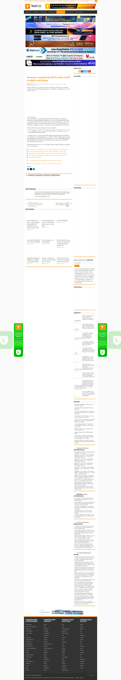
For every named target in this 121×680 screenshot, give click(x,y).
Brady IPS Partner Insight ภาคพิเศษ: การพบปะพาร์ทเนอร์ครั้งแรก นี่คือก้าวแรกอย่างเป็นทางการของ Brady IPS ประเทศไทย (84, 537)
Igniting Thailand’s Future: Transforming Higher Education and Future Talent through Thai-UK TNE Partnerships (84, 484)
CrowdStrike (46, 633)
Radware (45, 652)
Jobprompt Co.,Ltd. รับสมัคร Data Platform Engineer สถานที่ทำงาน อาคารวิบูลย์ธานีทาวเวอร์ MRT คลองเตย (83, 464)
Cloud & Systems (60, 12)
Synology (64, 667)
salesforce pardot (55, 175)
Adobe (81, 624)
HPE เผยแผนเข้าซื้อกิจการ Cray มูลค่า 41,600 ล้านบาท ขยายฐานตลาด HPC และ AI (35, 204)
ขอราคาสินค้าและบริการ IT (51, 1)
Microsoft (82, 646)
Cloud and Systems (44, 84)
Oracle (63, 654)
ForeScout (46, 637)
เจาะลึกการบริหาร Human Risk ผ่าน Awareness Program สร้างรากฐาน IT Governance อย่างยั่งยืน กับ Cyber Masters (83, 318)
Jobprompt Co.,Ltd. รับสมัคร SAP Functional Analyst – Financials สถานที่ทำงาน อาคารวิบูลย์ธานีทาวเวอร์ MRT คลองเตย (84, 472)
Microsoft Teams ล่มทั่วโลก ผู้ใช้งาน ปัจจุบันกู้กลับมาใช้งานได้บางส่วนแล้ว (63, 259)
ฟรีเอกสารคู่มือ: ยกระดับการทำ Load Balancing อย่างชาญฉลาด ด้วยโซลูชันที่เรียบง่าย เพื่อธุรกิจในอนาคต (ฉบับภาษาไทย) (84, 503)
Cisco (27, 635)
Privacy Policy (90, 281)
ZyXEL (27, 667)
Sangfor (45, 657)
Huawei (27, 650)
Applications (30, 84)
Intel (63, 644)
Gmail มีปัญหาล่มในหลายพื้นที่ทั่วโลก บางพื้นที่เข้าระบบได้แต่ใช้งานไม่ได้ (33, 259)
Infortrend (64, 641)
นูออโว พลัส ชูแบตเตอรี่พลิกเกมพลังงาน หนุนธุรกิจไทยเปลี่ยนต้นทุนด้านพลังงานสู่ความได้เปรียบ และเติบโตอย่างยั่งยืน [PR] (84, 541)
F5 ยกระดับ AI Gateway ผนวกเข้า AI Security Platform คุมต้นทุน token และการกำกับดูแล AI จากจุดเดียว (84, 412)
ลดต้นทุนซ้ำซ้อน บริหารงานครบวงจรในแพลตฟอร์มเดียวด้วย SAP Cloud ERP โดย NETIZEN (83, 512)
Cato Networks (29, 633)
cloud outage (39, 175)
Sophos (45, 661)
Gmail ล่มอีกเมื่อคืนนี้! (62, 220)
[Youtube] (87, 1)
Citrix (81, 633)
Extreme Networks (29, 639)
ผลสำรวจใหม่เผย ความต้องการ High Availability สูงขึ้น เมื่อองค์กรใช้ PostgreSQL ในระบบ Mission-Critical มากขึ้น (33, 224)
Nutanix (63, 650)
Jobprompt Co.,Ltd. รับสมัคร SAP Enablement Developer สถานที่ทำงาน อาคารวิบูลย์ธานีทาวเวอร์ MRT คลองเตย (84, 456)
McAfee (45, 650)
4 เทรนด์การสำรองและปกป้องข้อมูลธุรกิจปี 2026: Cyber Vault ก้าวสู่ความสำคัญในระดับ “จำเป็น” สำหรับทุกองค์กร (84, 350)
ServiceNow (82, 659)
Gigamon (46, 641)
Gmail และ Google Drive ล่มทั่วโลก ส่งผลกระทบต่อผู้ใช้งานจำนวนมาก (48, 259)
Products (56, 84)
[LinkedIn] (86, 1)
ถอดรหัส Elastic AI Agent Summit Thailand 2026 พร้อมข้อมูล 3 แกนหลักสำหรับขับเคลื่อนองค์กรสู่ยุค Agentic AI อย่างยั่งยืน (84, 327)
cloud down (31, 175)
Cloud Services (51, 84)
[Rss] (82, 1)
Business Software (36, 84)
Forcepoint (46, 635)
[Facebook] (83, 1)
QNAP (63, 659)
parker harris (47, 175)
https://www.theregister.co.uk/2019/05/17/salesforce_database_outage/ (45, 163)
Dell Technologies (65, 628)
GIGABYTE (64, 631)
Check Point (46, 628)
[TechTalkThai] (35, 6)
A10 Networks (29, 624)
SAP (81, 654)
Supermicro (64, 665)
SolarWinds (28, 663)
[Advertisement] (84, 247)
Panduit (27, 659)
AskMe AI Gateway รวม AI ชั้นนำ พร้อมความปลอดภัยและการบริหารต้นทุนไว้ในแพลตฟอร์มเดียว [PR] (84, 441)
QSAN (63, 661)
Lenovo (63, 646)
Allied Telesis (28, 628)
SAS (81, 657)
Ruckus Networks (29, 661)
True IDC (82, 663)
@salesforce (41, 149)
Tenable (45, 665)
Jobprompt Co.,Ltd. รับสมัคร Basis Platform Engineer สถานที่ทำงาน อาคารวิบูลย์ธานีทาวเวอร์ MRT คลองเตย (83, 460)
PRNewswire (72, 1)
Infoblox (27, 652)
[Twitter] (84, 1)
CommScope (28, 637)
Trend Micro (46, 667)
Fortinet (27, 670)
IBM (63, 639)
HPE (63, 635)
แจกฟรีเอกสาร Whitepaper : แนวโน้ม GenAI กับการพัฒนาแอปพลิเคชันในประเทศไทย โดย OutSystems (84, 507)
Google (81, 637)
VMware (81, 665)
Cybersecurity (43, 12)
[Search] (96, 1)
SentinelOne (46, 659)
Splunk (45, 663)
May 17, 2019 (56, 160)
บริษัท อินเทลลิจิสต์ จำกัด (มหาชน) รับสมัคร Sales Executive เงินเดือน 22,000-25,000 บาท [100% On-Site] (84, 488)
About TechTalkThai (28, 1)
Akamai (45, 624)
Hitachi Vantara (65, 633)
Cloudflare (46, 631)
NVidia (63, 652)
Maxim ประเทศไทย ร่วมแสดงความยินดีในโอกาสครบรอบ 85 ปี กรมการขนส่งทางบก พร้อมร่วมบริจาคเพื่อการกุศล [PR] (83, 590)
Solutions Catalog (78, 12)
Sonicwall (82, 661)
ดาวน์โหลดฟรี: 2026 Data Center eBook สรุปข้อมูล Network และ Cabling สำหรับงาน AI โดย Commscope (84, 499)
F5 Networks (28, 641)
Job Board (60, 1)
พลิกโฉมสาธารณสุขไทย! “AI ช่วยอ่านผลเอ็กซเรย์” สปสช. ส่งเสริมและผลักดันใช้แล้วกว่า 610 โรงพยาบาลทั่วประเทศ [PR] (84, 603)
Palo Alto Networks (48, 648)
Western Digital (65, 670)
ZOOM (81, 667)
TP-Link (27, 665)
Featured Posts (28, 12)
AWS (81, 631)
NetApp (63, 648)
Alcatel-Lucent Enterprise (31, 626)
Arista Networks (29, 631)
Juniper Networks (29, 654)
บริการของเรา (36, 1)
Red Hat (82, 650)
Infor (81, 644)
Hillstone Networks (48, 644)
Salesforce (61, 84)
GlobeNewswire (66, 1)
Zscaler (45, 670)
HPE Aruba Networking (31, 648)
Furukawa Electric (29, 646)
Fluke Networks (29, 644)
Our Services (42, 1)
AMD (63, 624)
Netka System (29, 657)
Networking (36, 12)
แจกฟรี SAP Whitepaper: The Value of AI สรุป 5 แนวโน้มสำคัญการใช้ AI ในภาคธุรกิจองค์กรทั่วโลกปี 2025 (84, 516)
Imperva (45, 646)
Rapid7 (45, 654)
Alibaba (81, 628)
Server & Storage (51, 12)
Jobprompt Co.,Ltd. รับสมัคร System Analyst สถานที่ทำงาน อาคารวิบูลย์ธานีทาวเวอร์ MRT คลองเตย (84, 468)
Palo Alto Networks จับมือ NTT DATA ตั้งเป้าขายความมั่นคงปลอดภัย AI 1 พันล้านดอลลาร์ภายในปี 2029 (84, 425)
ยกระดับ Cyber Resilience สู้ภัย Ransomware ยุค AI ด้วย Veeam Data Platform (88, 343)
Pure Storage (65, 657)
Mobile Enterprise (69, 12)
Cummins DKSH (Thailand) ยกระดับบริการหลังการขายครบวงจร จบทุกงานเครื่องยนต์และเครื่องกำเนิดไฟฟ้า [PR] (84, 527)
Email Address (77, 263)
